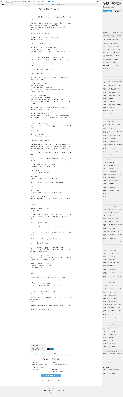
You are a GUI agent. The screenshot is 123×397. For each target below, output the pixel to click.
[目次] (100, 1)
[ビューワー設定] (97, 1)
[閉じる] (44, 345)
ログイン (55, 377)
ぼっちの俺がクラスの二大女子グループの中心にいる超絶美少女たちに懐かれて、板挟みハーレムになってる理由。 (112, 4)
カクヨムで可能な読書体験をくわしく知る (50, 380)
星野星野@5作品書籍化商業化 (109, 7)
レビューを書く (107, 11)
